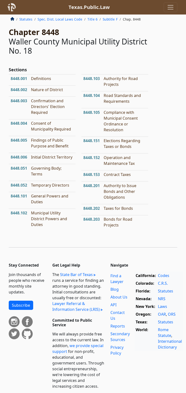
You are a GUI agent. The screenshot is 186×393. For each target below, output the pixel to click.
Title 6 (92, 19)
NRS (161, 298)
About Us (118, 297)
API (113, 304)
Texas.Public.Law (89, 7)
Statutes (25, 19)
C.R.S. (163, 283)
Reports (117, 326)
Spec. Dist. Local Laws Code (60, 19)
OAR (162, 314)
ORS (172, 314)
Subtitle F (110, 19)
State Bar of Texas (76, 274)
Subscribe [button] (21, 305)
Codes (163, 275)
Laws (162, 306)
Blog (114, 289)
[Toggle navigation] (170, 7)
